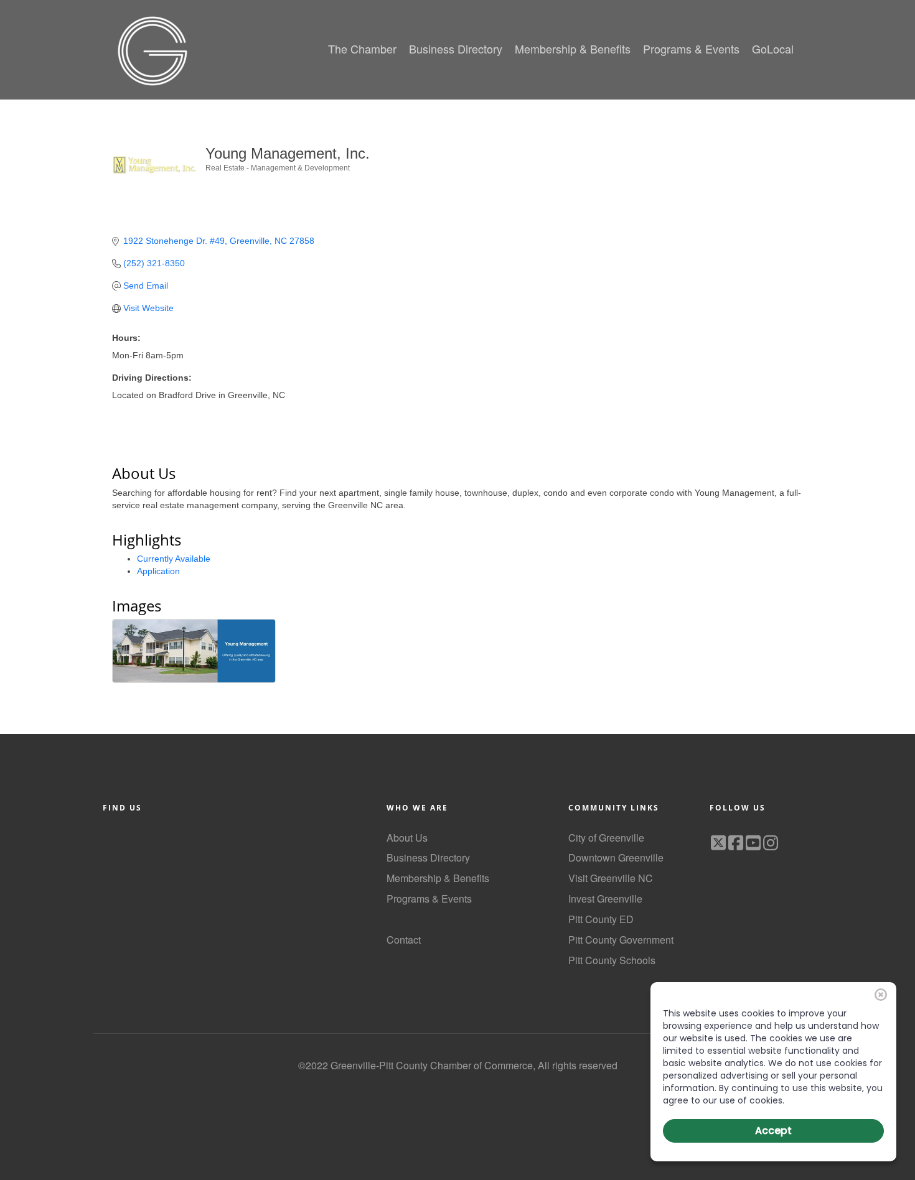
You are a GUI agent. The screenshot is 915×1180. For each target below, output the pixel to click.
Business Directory (428, 857)
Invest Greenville (605, 898)
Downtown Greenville (616, 857)
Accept (773, 1130)
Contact (404, 939)
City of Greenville (606, 837)
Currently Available (173, 559)
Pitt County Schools (611, 960)
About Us (407, 837)
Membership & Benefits (438, 878)
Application (158, 571)
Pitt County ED (601, 919)
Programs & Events (429, 898)
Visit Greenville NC (610, 878)
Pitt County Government (620, 939)
